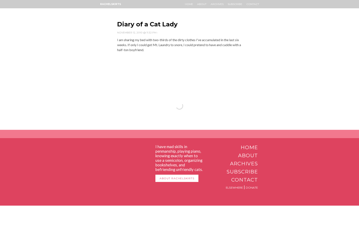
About (202, 4)
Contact (252, 4)
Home (189, 4)
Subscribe (235, 4)
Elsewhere (234, 187)
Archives (217, 4)
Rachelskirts (110, 4)
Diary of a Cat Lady (147, 24)
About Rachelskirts (177, 178)
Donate (252, 187)
